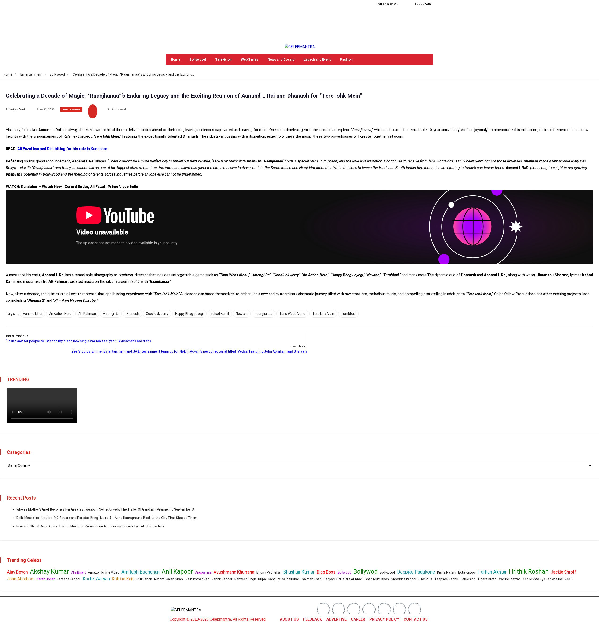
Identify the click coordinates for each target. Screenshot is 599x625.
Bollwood (344, 572)
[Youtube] (395, 29)
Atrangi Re (111, 314)
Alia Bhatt (78, 572)
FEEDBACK (312, 619)
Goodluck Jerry (157, 314)
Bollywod (365, 571)
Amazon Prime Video (103, 572)
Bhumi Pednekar (268, 572)
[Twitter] (388, 16)
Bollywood (198, 59)
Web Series (249, 59)
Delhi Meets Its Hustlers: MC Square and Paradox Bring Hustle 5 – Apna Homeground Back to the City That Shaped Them (106, 518)
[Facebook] (373, 16)
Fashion (346, 59)
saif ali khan (291, 579)
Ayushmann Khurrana (234, 572)
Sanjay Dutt (332, 579)
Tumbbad (348, 314)
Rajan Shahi (174, 579)
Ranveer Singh (245, 579)
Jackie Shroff (563, 572)
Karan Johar (46, 579)
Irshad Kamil (220, 314)
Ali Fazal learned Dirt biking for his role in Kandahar (62, 149)
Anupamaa (203, 572)
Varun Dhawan (510, 579)
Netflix (159, 579)
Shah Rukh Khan (377, 579)
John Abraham (21, 578)
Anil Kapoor (177, 571)
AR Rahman (87, 314)
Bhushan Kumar (299, 571)
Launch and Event (317, 59)
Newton (242, 314)
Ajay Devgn (17, 572)
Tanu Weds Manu (292, 314)
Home (175, 59)
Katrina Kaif (123, 578)
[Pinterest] (380, 29)
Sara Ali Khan (353, 579)
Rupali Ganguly (269, 579)
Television (223, 59)
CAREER (358, 619)
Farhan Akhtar (492, 571)
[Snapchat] (399, 609)
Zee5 (569, 579)
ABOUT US (289, 619)
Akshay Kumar (49, 571)
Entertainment (31, 74)
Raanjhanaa (263, 314)
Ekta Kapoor (467, 572)
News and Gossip (281, 59)
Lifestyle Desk (16, 109)
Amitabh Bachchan (140, 571)
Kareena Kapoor (68, 579)
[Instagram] (403, 16)
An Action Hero (60, 314)
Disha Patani (446, 572)
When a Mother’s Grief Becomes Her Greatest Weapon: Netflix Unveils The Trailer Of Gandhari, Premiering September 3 (105, 509)
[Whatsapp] (414, 609)
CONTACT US (416, 619)
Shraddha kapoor (403, 579)
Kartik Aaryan (96, 578)
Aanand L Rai (32, 314)
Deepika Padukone (416, 571)
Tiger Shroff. (487, 579)
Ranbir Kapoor (222, 579)
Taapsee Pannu (446, 579)
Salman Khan (311, 579)
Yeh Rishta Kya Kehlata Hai (543, 579)
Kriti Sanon (144, 579)
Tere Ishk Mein (323, 314)
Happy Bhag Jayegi (189, 314)
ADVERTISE (336, 619)
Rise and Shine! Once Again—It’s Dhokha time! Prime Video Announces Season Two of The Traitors (90, 526)
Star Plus (425, 579)
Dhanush (132, 314)
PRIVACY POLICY (384, 619)
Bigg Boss (326, 572)
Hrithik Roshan (529, 571)
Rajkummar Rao (197, 579)
